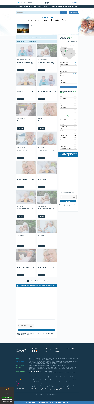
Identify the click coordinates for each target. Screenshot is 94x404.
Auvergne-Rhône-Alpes (68, 119)
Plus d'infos (20, 69)
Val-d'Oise (68, 112)
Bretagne (68, 124)
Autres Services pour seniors (41, 377)
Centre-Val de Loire (68, 126)
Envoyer (36, 330)
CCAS (36, 368)
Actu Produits (63, 358)
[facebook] (17, 2)
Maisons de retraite (28, 6)
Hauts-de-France (68, 135)
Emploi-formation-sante (33, 389)
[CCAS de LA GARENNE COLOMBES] (26, 50)
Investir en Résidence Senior (46, 365)
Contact (25, 2)
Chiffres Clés (45, 363)
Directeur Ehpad (57, 363)
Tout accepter (7, 397)
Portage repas (66, 372)
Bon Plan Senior (32, 359)
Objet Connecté (68, 386)
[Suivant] (47, 281)
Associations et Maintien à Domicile (62, 374)
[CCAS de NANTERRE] (26, 138)
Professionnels (19, 385)
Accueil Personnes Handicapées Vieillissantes (68, 361)
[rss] (21, 2)
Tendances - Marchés (38, 386)
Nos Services (31, 386)
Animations (69, 362)
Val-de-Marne (68, 109)
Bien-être (65, 6)
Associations (64, 368)
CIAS (39, 368)
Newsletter (30, 2)
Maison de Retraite (33, 361)
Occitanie (68, 144)
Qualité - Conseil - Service (45, 385)
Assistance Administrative (38, 374)
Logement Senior (46, 6)
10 (44, 280)
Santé (37, 359)
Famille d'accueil (63, 362)
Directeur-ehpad (57, 388)
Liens (69, 6)
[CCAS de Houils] (26, 226)
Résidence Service (38, 6)
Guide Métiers (42, 383)
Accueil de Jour (49, 361)
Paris (67, 96)
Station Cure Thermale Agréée (60, 381)
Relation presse (69, 349)
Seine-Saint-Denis (63, 107)
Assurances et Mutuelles (48, 368)
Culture (45, 359)
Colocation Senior (53, 379)
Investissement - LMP (61, 385)
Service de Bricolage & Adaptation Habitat (60, 376)
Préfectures (67, 367)
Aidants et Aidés (56, 358)
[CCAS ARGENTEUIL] (26, 167)
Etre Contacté (73, 12)
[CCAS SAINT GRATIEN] (26, 197)
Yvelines (68, 100)
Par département (36, 365)
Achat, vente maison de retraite (57, 386)
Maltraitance (70, 368)
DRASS (71, 367)
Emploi (76, 6)
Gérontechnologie (47, 386)
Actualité (17, 358)
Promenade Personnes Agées (66, 374)
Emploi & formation (20, 383)
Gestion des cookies (54, 394)
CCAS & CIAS (42, 371)
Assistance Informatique (49, 374)
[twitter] (19, 2)
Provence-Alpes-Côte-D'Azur (68, 148)
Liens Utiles (18, 367)
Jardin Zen (68, 381)
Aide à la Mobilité (43, 374)
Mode (42, 381)
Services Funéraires (52, 377)
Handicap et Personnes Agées (72, 358)
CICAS (50, 371)
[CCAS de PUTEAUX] (26, 79)
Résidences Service (20, 365)
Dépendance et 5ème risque (46, 358)
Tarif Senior (38, 381)
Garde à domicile (51, 372)
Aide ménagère (44, 372)
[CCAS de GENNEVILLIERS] (47, 50)
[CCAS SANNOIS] (47, 226)
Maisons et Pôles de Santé (54, 389)
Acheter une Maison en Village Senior (60, 365)
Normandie (68, 139)
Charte (46, 351)
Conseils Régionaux (50, 367)
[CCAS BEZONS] (47, 138)
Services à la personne (57, 6)
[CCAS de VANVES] (47, 167)
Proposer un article (70, 348)
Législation (40, 363)
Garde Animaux (43, 376)
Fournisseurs (31, 385)
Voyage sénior (50, 381)
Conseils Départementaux (59, 367)
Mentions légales (48, 349)
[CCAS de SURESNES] (26, 109)
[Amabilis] (47, 109)
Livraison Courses (59, 372)
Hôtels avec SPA (32, 381)
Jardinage (49, 376)
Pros (73, 6)
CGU (46, 348)
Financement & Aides (33, 363)
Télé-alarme (72, 376)
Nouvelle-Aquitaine (68, 141)
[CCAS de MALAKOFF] (47, 197)
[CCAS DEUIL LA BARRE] (26, 255)
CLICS (41, 368)
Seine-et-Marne (68, 103)
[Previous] (26, 281)
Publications (41, 359)
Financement (53, 385)
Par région (31, 365)
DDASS (75, 367)
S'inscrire (73, 2)
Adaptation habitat (72, 379)
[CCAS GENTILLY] (47, 255)
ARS (30, 367)
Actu (17, 6)
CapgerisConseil (38, 388)
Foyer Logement (55, 361)
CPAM (33, 368)
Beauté (45, 381)
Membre (69, 3)
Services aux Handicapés (42, 373)
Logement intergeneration (63, 379)
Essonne (68, 105)
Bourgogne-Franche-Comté (68, 122)
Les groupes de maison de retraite (52, 362)
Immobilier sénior (46, 379)
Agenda (21, 6)
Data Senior (49, 359)
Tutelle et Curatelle (32, 369)
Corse (61, 128)
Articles (34, 358)
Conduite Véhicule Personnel (53, 374)
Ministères (33, 367)
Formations (37, 383)
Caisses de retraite (57, 368)
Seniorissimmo (32, 388)
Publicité (57, 351)
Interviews (38, 358)
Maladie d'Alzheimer (41, 361)
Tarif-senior (46, 389)
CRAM (30, 368)
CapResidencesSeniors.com (47, 388)
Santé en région (39, 367)
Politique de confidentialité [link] (7, 401)
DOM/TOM (67, 130)
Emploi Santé (31, 383)
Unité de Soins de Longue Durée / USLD (37, 362)
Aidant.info (41, 389)
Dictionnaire (50, 363)
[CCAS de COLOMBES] (47, 79)
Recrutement (37, 385)
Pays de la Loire (68, 146)
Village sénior (39, 379)
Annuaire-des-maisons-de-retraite (68, 388)
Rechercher (63, 12)
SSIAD (48, 373)
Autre (62, 363)
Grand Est (68, 133)
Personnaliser (7, 399)
